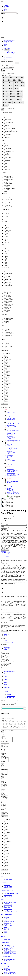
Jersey (6, 253)
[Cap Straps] (4, 811)
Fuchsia (7, 381)
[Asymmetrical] (4, 785)
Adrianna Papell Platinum (13, 493)
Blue (6, 369)
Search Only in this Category (9, 65)
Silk (6, 262)
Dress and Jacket (9, 147)
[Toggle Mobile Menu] (1, 667)
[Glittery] (2, 764)
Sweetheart (7, 310)
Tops (6, 166)
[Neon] (2, 766)
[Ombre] (2, 768)
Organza (7, 258)
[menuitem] (15, 5)
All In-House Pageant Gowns (14, 423)
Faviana (8, 453)
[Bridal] (6, 737)
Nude (6, 392)
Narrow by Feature (7, 112)
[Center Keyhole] (5, 753)
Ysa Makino (9, 438)
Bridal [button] (2, 899)
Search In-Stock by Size (8, 73)
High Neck (7, 295)
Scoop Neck (8, 305)
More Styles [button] (4, 963)
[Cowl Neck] (4, 791)
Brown (6, 395)
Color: (2, 526)
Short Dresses (8, 162)
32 (17, 88)
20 (5, 85)
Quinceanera (8, 134)
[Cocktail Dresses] (6, 741)
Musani (8, 457)
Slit (6, 191)
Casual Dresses (8, 121)
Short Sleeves (8, 335)
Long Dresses (8, 153)
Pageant (5, 679)
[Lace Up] (5, 760)
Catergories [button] (3, 882)
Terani (8, 459)
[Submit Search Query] (17, 700)
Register (5, 9)
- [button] (4, 411)
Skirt (6, 163)
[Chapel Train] (4, 786)
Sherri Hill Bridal (11, 437)
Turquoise (7, 365)
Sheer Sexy (7, 160)
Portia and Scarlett (11, 460)
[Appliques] (4, 771)
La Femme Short (11, 473)
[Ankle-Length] (4, 784)
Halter (6, 293)
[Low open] (5, 761)
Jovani (8, 445)
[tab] (15, 411)
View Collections (8, 673)
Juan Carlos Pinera (11, 425)
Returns (5, 635)
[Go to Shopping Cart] (1, 1)
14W (6, 91)
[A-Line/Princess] (4, 797)
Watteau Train (8, 285)
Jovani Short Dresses (11, 471)
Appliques (7, 226)
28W (13, 97)
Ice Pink (7, 377)
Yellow (7, 356)
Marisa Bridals (10, 436)
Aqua (6, 363)
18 (23, 83)
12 (5, 83)
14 (11, 83)
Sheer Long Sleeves (9, 333)
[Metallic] (2, 765)
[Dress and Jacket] (5, 746)
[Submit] (17, 13)
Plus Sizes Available (10, 188)
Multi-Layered (8, 183)
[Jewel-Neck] (4, 794)
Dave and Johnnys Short (12, 470)
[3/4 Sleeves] (5, 805)
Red (6, 386)
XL (21, 102)
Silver (6, 399)
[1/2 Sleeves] (5, 804)
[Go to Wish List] (2, 1)
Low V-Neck (8, 298)
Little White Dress (9, 151)
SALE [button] (2, 876)
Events (5, 684)
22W (13, 94)
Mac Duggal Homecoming (13, 474)
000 (6, 77)
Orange (7, 387)
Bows (6, 229)
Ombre (6, 217)
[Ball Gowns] (5, 744)
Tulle (6, 265)
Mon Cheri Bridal (11, 434)
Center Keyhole (9, 179)
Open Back (7, 185)
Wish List (6, 5)
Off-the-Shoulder (9, 299)
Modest (7, 154)
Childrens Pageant (11, 419)
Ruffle (6, 239)
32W (6, 99)
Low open (7, 202)
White (6, 401)
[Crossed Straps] (5, 758)
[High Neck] (4, 793)
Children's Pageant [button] (5, 956)
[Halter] (4, 792)
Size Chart (3, 551)
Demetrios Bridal (11, 433)
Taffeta (6, 264)
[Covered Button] (5, 757)
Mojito (6, 357)
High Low (7, 182)
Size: (2, 523)
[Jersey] (3, 781)
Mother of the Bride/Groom (11, 131)
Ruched (7, 189)
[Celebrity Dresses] (5, 752)
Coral (6, 389)
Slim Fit (7, 322)
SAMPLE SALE (11, 412)
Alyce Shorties (10, 469)
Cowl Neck (8, 292)
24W (20, 94)
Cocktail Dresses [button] (5, 942)
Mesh (6, 256)
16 (17, 83)
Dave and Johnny (11, 452)
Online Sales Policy (5, 552)
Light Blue (7, 366)
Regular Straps (8, 344)
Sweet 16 (7, 137)
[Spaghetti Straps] (4, 813)
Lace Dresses (8, 148)
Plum (6, 384)
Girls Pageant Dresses (10, 128)
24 (17, 85)
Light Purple (8, 375)
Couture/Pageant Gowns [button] (7, 890)
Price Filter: (6, 67)
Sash (6, 241)
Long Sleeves (8, 332)
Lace (6, 238)
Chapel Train (8, 275)
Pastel (6, 219)
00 (12, 77)
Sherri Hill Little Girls (12, 481)
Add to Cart (3, 529)
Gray (6, 398)
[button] (9, 40)
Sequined (7, 261)
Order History (7, 648)
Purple (6, 372)
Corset (6, 180)
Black (6, 396)
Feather (7, 233)
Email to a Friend (5, 553)
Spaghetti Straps (9, 346)
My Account (6, 6)
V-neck (7, 311)
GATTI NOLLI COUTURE (13, 440)
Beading (7, 227)
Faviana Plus (10, 464)
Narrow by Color (7, 353)
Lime (6, 362)
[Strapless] (4, 814)
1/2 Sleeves (7, 329)
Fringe (6, 236)
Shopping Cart (7, 7)
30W (20, 97)
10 (21, 80)
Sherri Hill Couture (11, 426)
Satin (6, 259)
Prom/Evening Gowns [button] (6, 914)
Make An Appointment (9, 671)
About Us (6, 640)
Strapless (7, 308)
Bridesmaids (8, 119)
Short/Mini (7, 281)
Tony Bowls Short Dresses (13, 477)
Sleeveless (7, 336)
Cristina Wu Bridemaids (12, 492)
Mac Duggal (9, 456)
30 (11, 88)
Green (6, 360)
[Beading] (4, 772)
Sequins (7, 242)
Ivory (6, 390)
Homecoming (8, 130)
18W (20, 91)
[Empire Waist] (4, 799)
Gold (6, 393)
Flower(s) (7, 235)
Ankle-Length (8, 272)
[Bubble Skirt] (5, 751)
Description (6, 556)
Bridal (6, 118)
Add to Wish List (4, 549)
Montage (9, 488)
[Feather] (3, 780)
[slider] (24, 708)
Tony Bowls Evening (12, 448)
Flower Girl (8, 127)
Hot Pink (7, 380)
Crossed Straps (8, 199)
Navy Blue (7, 371)
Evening (7, 125)
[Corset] (5, 754)
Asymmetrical (8, 273)
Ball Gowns (8, 144)
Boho (6, 145)
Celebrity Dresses (9, 177)
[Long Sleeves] (5, 806)
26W (6, 97)
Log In (5, 10)
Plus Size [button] (3, 936)
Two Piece (7, 169)
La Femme (9, 451)
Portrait (7, 302)
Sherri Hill (9, 444)
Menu (2, 37)
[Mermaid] (4, 800)
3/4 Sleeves (7, 330)
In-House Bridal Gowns (13, 430)
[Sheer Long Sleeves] (5, 808)
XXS (13, 99)
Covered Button (9, 197)
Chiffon (7, 250)
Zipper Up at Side (9, 206)
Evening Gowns (10, 489)
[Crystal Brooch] (4, 774)
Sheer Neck (8, 307)
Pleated (7, 186)
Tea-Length (8, 284)
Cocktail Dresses (9, 122)
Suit (6, 165)
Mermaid (7, 321)
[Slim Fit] (4, 801)
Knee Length (8, 279)
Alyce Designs (10, 449)
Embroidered (8, 232)
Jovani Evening (10, 490)
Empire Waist (8, 319)
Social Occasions (11, 418)
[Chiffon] (3, 778)
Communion (8, 124)
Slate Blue (7, 368)
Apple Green (8, 359)
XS (20, 99)
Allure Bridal (10, 432)
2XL (6, 105)
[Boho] (5, 745)
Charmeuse (7, 249)
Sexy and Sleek (8, 159)
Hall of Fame (7, 687)
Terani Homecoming (11, 475)
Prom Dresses (8, 133)
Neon (6, 216)
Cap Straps (7, 343)
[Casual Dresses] (6, 740)
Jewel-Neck (8, 296)
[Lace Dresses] (5, 748)
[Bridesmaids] (6, 738)
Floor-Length (8, 278)
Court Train (8, 276)
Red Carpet (7, 136)
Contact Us (6, 634)
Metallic (7, 214)
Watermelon (8, 383)
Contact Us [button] (6, 691)
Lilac (6, 374)
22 (11, 85)
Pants (6, 156)
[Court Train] (4, 788)
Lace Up (7, 200)
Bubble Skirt (8, 176)
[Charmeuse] (3, 777)
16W (13, 91)
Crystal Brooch (8, 230)
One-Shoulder (8, 301)
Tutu (6, 168)
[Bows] (4, 773)
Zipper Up (7, 205)
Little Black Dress (9, 150)
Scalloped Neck (9, 304)
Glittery (7, 213)
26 (23, 85)
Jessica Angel (10, 447)
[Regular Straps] (4, 812)
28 (5, 88)
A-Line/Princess (9, 318)
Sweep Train (8, 282)
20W (6, 94)
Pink (6, 378)
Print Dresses (8, 157)
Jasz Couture (10, 455)
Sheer (6, 203)
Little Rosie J (10, 482)
